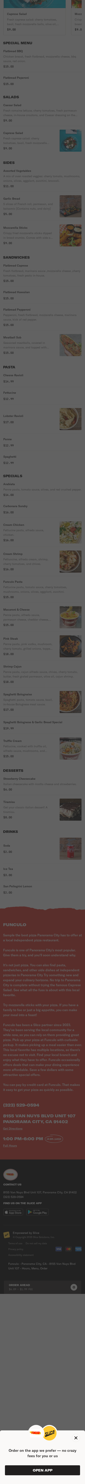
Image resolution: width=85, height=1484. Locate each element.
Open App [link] (42, 1470)
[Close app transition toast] (76, 1438)
